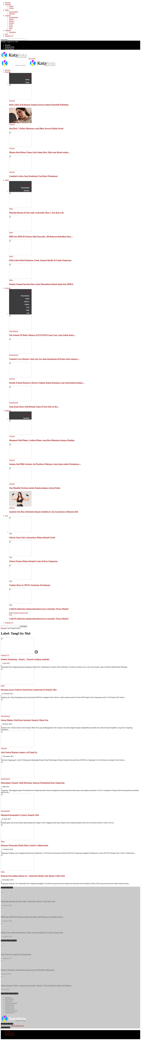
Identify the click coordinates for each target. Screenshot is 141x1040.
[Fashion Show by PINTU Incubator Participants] (20, 579)
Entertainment (13, 17)
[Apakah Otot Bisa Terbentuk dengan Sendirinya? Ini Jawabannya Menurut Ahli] (20, 506)
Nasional (8, 4)
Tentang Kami (9, 47)
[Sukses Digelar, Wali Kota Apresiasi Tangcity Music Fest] (17, 714)
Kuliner (11, 23)
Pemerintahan (13, 12)
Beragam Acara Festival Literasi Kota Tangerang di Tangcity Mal (28, 690)
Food (10, 25)
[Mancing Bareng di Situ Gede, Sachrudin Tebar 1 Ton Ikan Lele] (20, 207)
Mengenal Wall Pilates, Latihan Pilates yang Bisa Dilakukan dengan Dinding (41, 440)
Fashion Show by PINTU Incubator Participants (29, 585)
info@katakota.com (17, 1026)
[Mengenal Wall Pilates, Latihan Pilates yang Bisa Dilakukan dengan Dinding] (20, 434)
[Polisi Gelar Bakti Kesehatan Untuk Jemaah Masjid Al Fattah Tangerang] (20, 254)
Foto (6, 34)
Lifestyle (8, 15)
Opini (11, 26)
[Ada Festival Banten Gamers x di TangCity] (17, 746)
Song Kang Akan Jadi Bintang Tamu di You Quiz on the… (34, 407)
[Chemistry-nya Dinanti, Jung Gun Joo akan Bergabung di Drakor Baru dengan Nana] (20, 353)
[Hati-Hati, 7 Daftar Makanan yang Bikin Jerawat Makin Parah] (20, 122)
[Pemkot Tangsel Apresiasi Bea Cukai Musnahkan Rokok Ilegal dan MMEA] (20, 278)
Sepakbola (12, 32)
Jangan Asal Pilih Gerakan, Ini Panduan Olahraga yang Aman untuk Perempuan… (45, 464)
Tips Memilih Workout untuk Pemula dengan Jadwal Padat (34, 488)
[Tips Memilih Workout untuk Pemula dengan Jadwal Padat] (20, 482)
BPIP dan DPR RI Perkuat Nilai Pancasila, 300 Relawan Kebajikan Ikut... (32, 917)
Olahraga (8, 30)
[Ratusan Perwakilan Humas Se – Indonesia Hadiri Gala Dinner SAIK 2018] (17, 870)
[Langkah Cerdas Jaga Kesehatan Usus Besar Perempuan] (20, 170)
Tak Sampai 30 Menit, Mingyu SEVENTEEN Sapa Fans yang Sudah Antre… (42, 335)
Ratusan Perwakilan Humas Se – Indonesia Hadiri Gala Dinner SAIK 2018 (33, 876)
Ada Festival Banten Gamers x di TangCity (19, 752)
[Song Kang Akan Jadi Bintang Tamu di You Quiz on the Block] (20, 401)
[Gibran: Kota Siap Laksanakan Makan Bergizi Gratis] (20, 531)
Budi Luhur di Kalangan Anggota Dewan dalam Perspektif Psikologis (38, 105)
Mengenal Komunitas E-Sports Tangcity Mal (20, 815)
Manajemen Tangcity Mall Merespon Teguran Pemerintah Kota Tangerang (33, 783)
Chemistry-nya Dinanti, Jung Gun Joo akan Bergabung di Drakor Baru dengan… (44, 359)
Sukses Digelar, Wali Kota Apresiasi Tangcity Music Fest (24, 720)
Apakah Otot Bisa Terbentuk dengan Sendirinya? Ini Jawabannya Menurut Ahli (43, 512)
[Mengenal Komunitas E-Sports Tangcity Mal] (17, 809)
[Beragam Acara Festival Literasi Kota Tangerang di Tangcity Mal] (17, 684)
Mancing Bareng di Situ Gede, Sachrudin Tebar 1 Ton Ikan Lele (36, 212)
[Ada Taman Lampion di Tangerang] (6, 950)
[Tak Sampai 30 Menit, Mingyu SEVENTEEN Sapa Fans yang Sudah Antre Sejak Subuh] (20, 329)
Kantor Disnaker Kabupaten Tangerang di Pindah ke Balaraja (27, 970)
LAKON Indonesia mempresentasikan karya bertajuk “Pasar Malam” (39, 609)
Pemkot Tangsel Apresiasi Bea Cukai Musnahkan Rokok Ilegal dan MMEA (41, 284)
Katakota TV (9, 36)
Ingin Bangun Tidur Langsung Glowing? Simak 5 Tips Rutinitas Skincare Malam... (36, 985)
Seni (10, 28)
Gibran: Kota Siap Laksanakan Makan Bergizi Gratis (32, 537)
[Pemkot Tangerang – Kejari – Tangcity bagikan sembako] (19, 653)
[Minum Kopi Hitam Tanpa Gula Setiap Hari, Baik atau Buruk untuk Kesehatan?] (20, 146)
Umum (11, 8)
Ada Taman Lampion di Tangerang (16, 954)
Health (11, 19)
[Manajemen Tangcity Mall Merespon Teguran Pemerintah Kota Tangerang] (17, 777)
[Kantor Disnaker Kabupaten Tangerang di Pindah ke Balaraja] (6, 966)
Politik (11, 6)
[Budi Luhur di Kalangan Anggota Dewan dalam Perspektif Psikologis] (20, 99)
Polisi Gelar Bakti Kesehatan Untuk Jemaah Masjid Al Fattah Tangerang (40, 260)
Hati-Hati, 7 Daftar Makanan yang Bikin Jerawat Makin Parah (36, 128)
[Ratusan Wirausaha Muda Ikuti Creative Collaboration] (17, 839)
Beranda (7, 2)
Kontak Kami (9, 49)
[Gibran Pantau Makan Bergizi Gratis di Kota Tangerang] (20, 555)
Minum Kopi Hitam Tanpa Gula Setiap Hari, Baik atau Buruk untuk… (39, 152)
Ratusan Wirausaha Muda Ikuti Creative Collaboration (24, 845)
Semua (27, 76)
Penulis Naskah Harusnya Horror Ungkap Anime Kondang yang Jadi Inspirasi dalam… (46, 383)
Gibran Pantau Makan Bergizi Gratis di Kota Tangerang (33, 561)
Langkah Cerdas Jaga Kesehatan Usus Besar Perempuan (33, 176)
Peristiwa (12, 14)
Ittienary (11, 21)
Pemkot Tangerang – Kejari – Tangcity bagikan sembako (25, 659)
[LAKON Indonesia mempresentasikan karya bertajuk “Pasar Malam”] (20, 603)
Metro (7, 10)
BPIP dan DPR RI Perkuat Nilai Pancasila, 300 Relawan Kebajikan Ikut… (41, 236)
